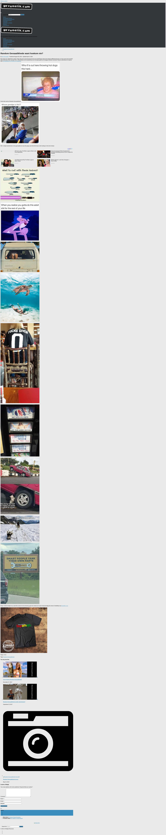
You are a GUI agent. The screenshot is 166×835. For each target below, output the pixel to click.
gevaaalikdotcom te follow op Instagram (12, 61)
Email (2, 801)
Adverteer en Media (7, 22)
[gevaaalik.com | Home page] (83, 7)
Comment (3, 796)
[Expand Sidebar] (1, 808)
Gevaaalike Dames (7, 18)
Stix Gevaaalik (5, 56)
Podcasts (5, 21)
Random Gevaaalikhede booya (10, 779)
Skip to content (4, 1)
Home (4, 17)
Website (2, 803)
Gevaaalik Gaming (7, 20)
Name (2, 798)
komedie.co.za (64, 605)
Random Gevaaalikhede (8, 19)
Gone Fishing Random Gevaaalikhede (12, 679)
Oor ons (5, 24)
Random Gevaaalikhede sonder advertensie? (14, 701)
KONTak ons (6, 25)
